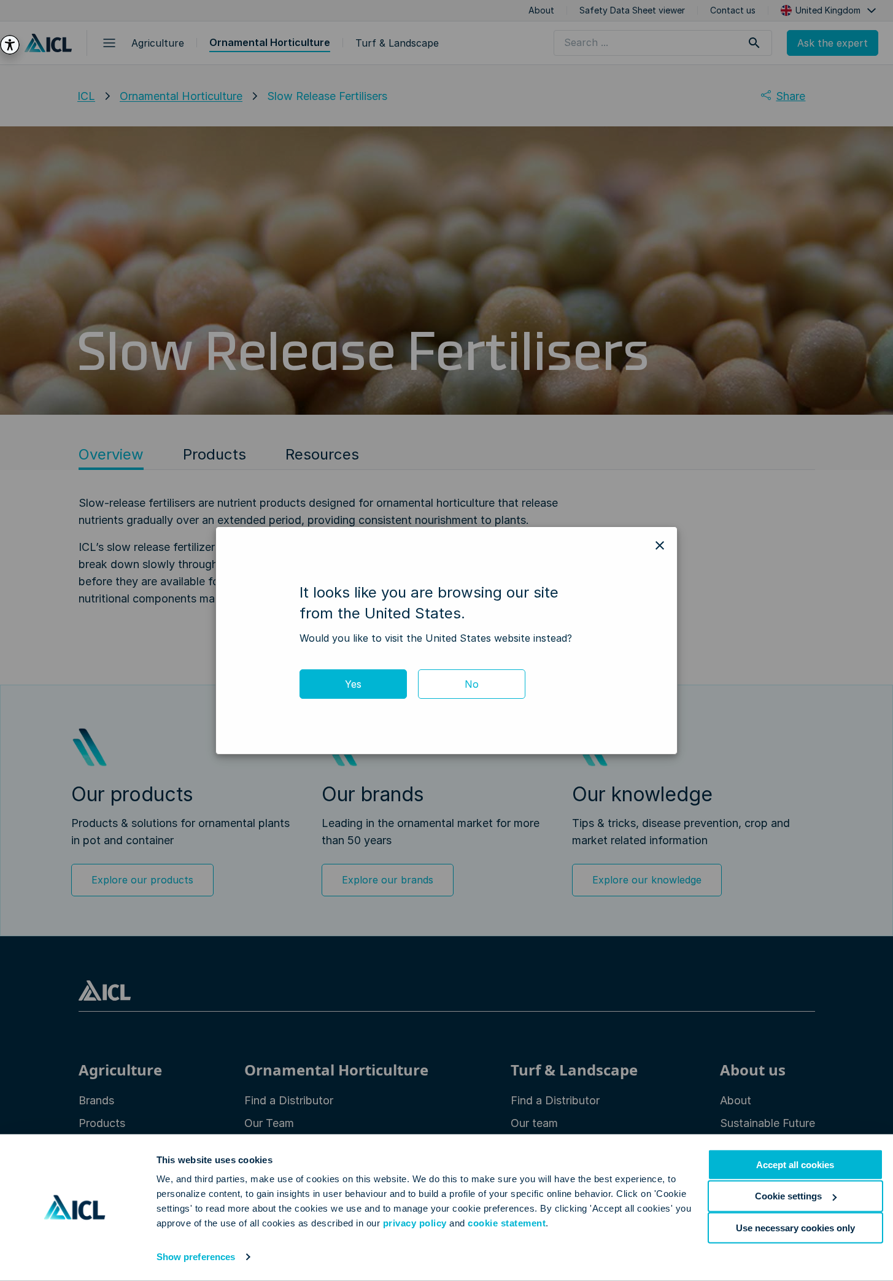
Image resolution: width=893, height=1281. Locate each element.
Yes (353, 684)
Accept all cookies (795, 1165)
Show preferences (196, 1257)
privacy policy (415, 1223)
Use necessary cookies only (795, 1227)
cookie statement (507, 1223)
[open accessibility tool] (10, 45)
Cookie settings (788, 1196)
